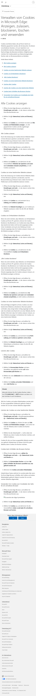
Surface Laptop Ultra (6, 532)
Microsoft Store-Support (7, 559)
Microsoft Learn (5, 633)
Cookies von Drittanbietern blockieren (15, 73)
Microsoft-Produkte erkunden (8, 543)
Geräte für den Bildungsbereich (8, 580)
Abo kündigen (14, 685)
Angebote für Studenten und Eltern (9, 593)
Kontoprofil (4, 553)
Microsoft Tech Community (7, 639)
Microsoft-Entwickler (6, 631)
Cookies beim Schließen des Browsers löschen (17, 91)
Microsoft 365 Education (7, 585)
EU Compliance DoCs (21, 690)
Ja (13, 518)
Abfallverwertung (5, 567)
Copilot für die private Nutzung (8, 537)
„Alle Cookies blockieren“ (11, 77)
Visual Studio (4, 650)
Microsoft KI (4, 604)
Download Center (5, 556)
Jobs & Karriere (5, 657)
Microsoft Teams (5, 620)
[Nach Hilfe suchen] (5, 2)
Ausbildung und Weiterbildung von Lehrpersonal (12, 591)
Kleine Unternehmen (6, 623)
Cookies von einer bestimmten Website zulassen (18, 70)
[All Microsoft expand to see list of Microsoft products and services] (2, 2)
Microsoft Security (5, 607)
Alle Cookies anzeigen (10, 63)
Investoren (4, 668)
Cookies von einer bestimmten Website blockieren (18, 81)
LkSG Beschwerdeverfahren (7, 671)
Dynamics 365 (5, 612)
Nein (22, 518)
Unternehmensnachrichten (7, 663)
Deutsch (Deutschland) (9, 676)
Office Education (5, 588)
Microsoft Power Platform (7, 644)
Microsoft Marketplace (6, 641)
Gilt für (4, 38)
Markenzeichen (15, 687)
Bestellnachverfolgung (6, 564)
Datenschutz (26, 685)
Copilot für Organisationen (7, 534)
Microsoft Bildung (5, 577)
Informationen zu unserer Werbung (9, 690)
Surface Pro (4, 526)
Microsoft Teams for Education (8, 583)
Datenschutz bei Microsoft (7, 665)
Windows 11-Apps (5, 545)
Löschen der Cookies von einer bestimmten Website (19, 88)
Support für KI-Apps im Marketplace (9, 636)
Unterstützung (5, 6)
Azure (3, 609)
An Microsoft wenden (6, 685)
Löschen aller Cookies (10, 84)
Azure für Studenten (6, 596)
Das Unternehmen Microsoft (8, 660)
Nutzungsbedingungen (6, 687)
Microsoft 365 (5, 540)
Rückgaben (4, 561)
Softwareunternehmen (6, 647)
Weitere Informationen (6, 569)
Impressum (20, 685)
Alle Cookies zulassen (10, 66)
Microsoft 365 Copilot (6, 617)
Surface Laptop (5, 529)
